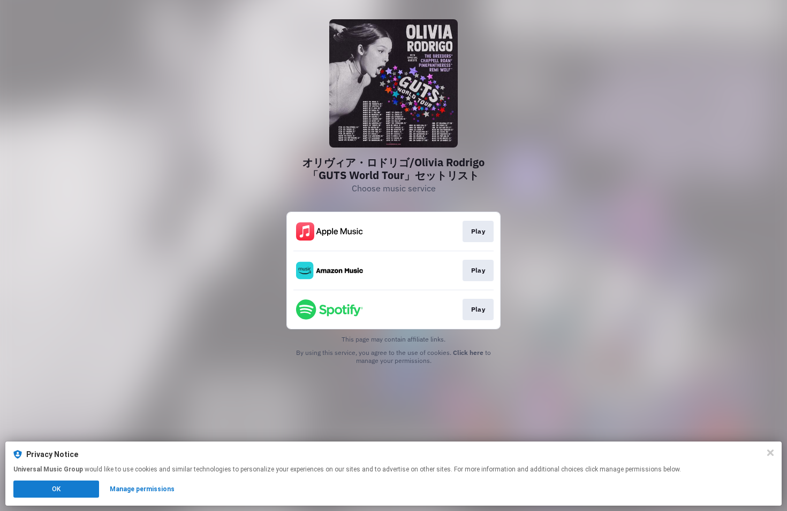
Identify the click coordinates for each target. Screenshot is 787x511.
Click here (468, 353)
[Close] (770, 452)
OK (56, 489)
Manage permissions (142, 489)
